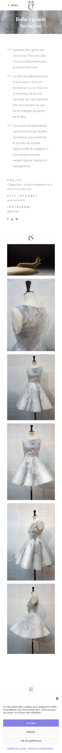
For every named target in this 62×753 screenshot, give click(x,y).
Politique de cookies (16, 748)
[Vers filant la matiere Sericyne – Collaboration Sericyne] (31, 259)
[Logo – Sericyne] (31, 238)
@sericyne (13, 211)
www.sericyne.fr (16, 200)
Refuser (31, 732)
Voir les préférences (31, 740)
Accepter (31, 723)
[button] (57, 698)
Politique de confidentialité (40, 748)
